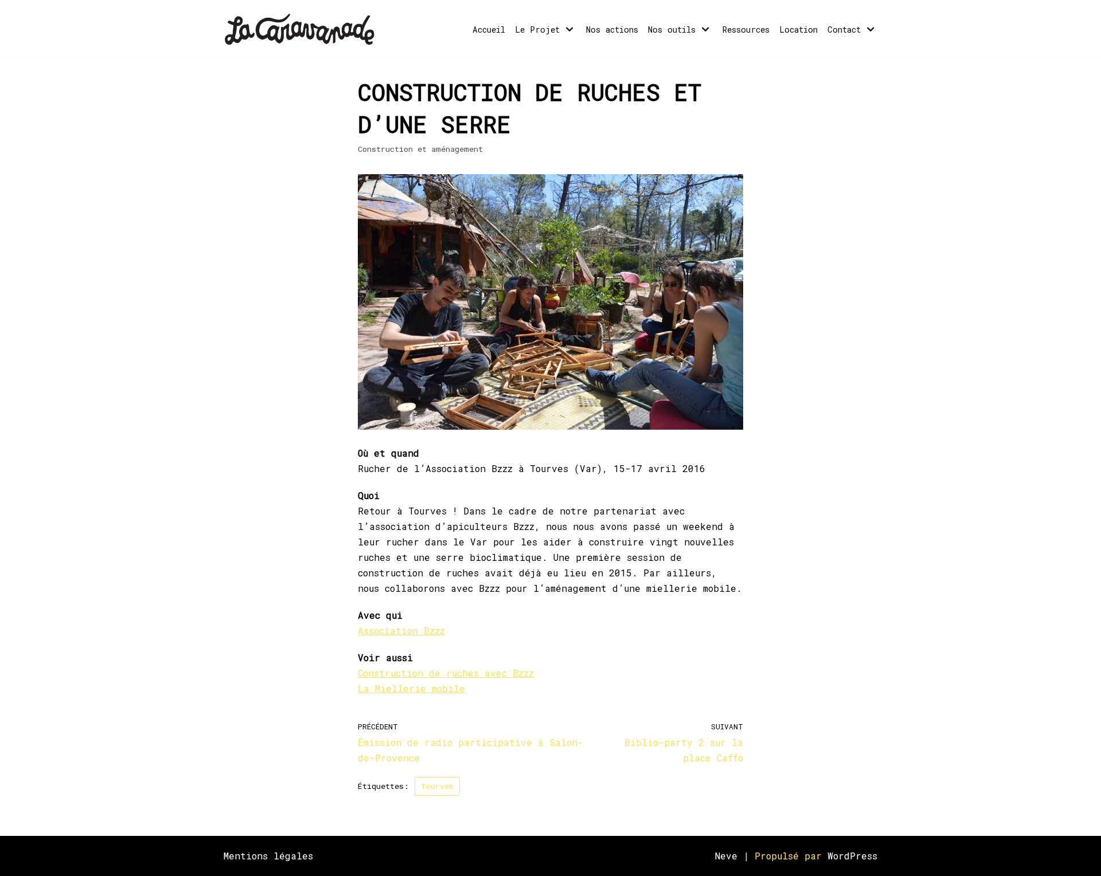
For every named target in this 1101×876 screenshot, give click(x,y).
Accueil (489, 29)
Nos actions (612, 29)
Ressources (746, 29)
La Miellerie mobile (411, 688)
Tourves (437, 786)
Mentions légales (268, 856)
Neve (726, 856)
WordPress (852, 856)
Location (798, 29)
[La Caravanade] (303, 29)
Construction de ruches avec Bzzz (446, 673)
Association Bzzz (401, 630)
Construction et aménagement (420, 149)
